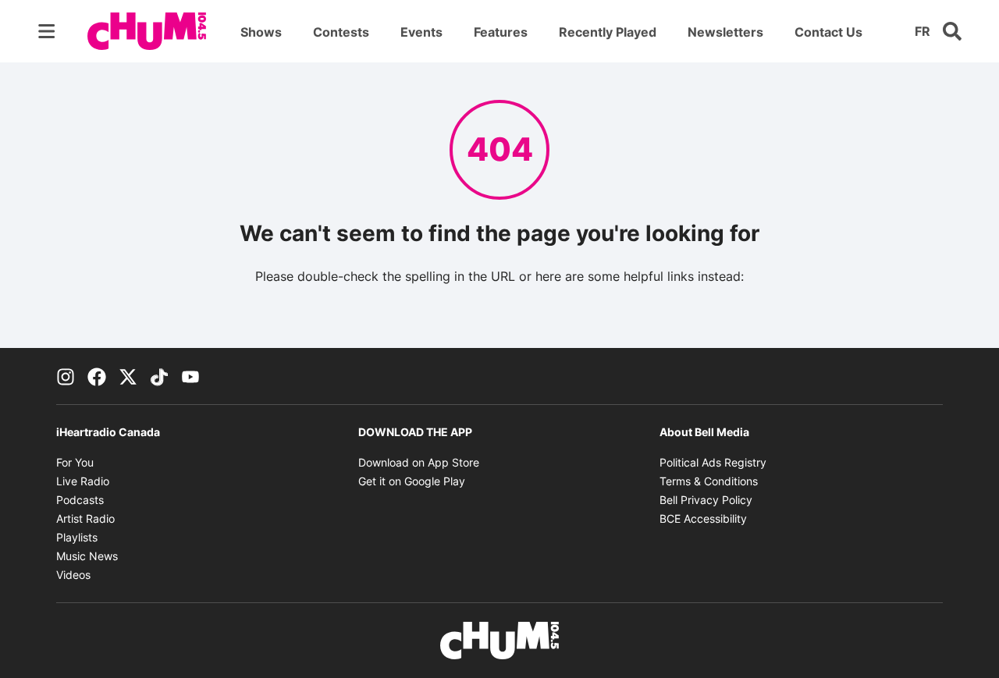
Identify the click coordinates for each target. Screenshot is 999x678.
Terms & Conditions (708, 481)
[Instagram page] (65, 376)
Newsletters (725, 32)
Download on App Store (418, 462)
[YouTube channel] (190, 376)
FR (922, 31)
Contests (341, 32)
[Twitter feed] (128, 376)
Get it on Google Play (411, 481)
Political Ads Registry (712, 462)
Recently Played (607, 32)
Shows (261, 32)
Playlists (77, 537)
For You (75, 462)
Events (421, 32)
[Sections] (46, 31)
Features (501, 32)
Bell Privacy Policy (705, 499)
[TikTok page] (159, 376)
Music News (87, 556)
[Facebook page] (96, 376)
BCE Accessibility (703, 518)
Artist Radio (85, 518)
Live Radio (82, 481)
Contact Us (828, 32)
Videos (73, 574)
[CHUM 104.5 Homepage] (146, 31)
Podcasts (80, 499)
